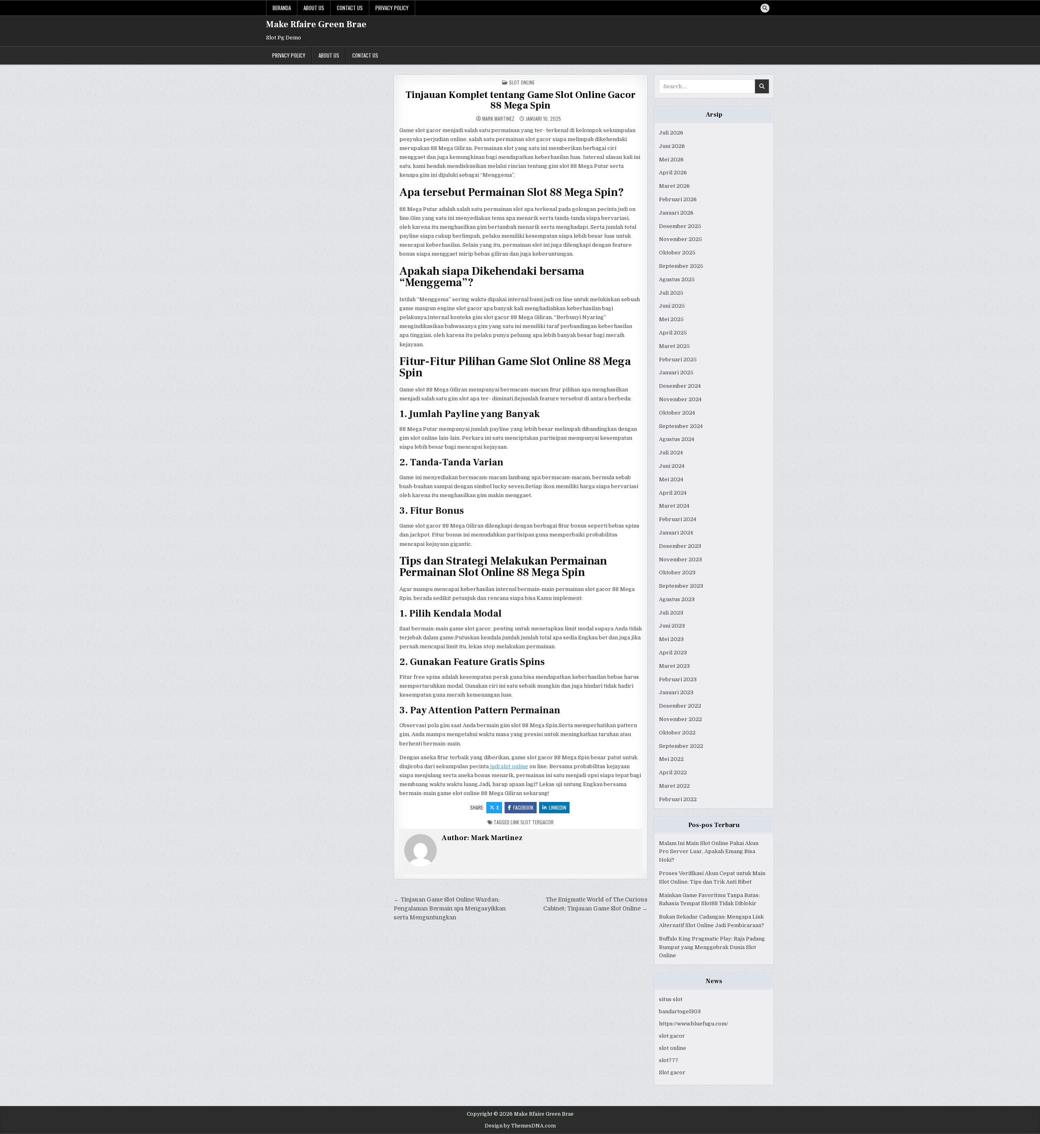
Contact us (350, 8)
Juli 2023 (671, 613)
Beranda (282, 8)
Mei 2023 (671, 639)
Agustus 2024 (676, 439)
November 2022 (680, 719)
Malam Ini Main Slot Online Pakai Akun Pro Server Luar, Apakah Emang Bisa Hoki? (708, 851)
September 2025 (681, 266)
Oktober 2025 (677, 253)
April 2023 (673, 653)
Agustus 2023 (677, 599)
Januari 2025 (676, 372)
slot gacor (672, 1036)
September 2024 (681, 426)
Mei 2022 (671, 759)
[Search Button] (764, 8)
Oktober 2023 (677, 572)
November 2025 (680, 239)
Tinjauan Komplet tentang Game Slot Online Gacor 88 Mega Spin (520, 100)
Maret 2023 (674, 666)
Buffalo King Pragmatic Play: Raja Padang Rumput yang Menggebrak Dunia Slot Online (712, 947)
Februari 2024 (677, 519)
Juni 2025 (672, 306)
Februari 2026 (678, 199)
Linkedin (557, 807)
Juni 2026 (672, 146)
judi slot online (509, 766)
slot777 (668, 1060)
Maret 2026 (674, 186)
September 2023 (681, 586)
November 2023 (680, 559)
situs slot (670, 999)
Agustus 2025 (677, 279)
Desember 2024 (680, 386)
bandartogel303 (680, 1011)
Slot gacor (672, 1072)
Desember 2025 (680, 226)
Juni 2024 (672, 466)
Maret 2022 (674, 786)
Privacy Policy (392, 8)
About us (313, 8)
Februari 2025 (678, 359)
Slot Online (522, 82)
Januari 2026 (676, 213)
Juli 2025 (671, 293)
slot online (672, 1048)
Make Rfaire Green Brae (316, 24)
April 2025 (673, 333)
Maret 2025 (674, 346)
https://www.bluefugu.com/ (693, 1024)
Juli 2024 (671, 453)
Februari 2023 (678, 679)
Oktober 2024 (677, 413)
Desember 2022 (680, 706)
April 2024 (673, 493)
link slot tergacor (532, 822)
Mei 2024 (671, 479)
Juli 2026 (671, 133)
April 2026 (673, 172)
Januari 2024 (676, 533)
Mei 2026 (671, 159)
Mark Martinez (498, 118)
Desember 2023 (680, 546)
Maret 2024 (674, 506)
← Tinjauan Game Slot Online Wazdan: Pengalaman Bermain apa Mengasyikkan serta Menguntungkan (450, 909)
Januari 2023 (676, 692)
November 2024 (680, 399)
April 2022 (673, 772)
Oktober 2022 (677, 733)
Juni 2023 (672, 626)
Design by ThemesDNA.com (520, 1126)
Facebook (523, 807)
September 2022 (681, 746)
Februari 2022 (678, 799)
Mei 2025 (671, 319)
